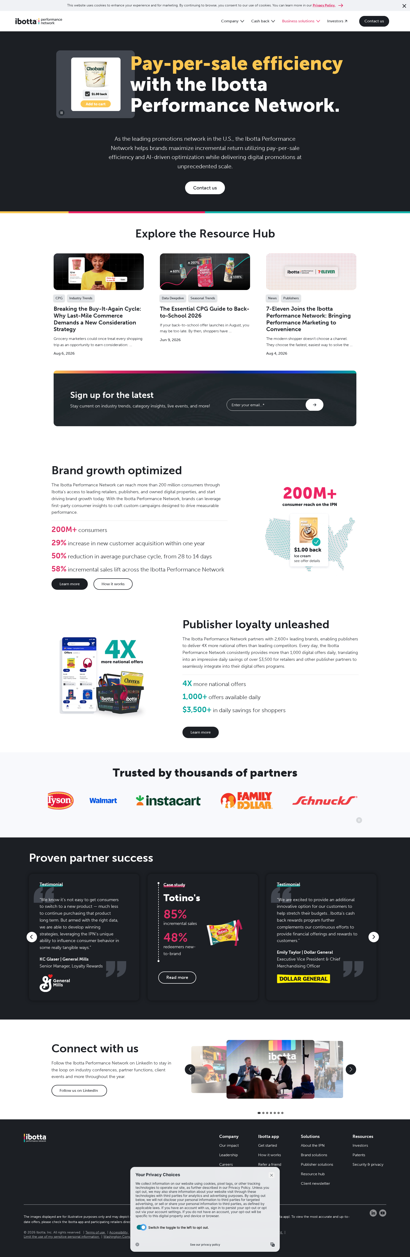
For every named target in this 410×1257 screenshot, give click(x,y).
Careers (226, 1164)
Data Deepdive (173, 298)
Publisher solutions (317, 1164)
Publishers (291, 298)
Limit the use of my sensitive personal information (61, 1237)
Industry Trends (80, 298)
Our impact (229, 1145)
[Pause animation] (62, 113)
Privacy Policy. (324, 5)
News (272, 298)
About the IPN (313, 1145)
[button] (32, 937)
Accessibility (118, 1232)
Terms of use (95, 1232)
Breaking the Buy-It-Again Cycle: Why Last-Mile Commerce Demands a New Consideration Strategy (97, 319)
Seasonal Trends (203, 298)
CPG (59, 298)
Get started (267, 1145)
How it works (269, 1155)
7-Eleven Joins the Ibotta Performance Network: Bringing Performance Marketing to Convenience (308, 319)
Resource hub (313, 1174)
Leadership (228, 1155)
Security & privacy (368, 1164)
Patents (359, 1155)
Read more (98, 271)
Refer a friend (269, 1164)
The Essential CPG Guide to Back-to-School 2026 (204, 312)
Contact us (205, 188)
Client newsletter (315, 1183)
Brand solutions (314, 1155)
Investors (360, 1145)
